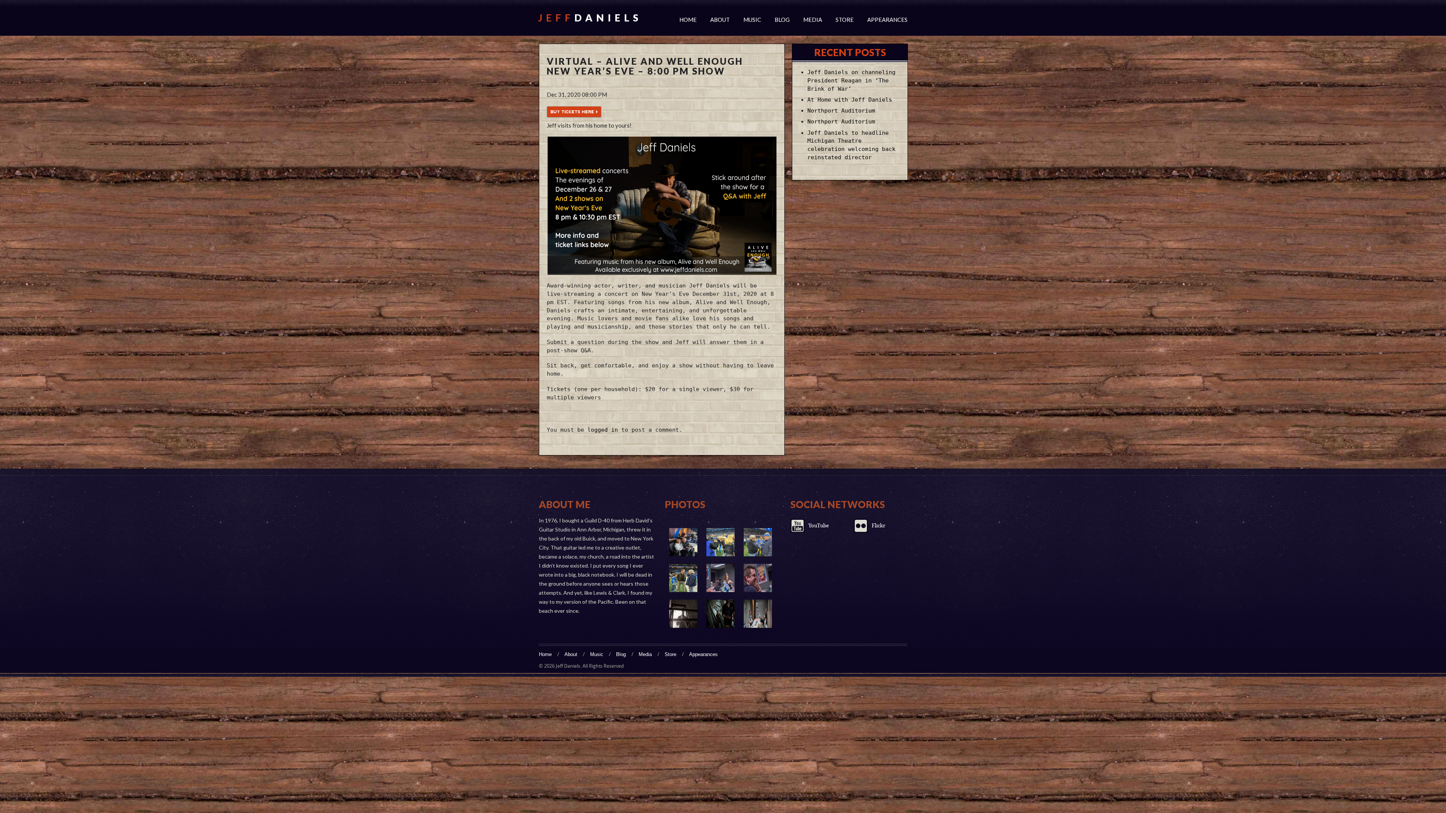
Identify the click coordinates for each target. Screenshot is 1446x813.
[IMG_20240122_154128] (683, 542)
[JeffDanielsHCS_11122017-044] (758, 614)
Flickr (878, 525)
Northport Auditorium (841, 110)
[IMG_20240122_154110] (758, 542)
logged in (602, 429)
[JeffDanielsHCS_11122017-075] (720, 578)
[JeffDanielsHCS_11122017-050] (683, 614)
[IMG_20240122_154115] (720, 542)
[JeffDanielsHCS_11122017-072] (758, 578)
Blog (782, 19)
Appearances (887, 19)
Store (845, 19)
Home (688, 19)
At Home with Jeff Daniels (849, 99)
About (720, 19)
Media (812, 19)
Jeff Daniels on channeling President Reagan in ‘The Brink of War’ (851, 80)
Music (752, 19)
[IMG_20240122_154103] (683, 578)
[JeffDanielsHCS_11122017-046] (720, 614)
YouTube (818, 525)
